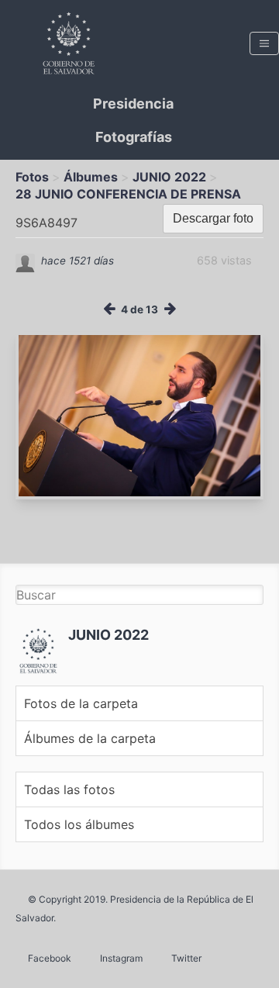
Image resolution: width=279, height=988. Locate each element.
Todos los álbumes (79, 824)
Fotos (32, 177)
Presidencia (133, 103)
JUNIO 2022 (169, 177)
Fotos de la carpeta (81, 703)
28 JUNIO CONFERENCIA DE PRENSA (128, 194)
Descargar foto (213, 218)
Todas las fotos (69, 789)
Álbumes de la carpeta (90, 738)
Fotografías (133, 137)
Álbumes (91, 177)
